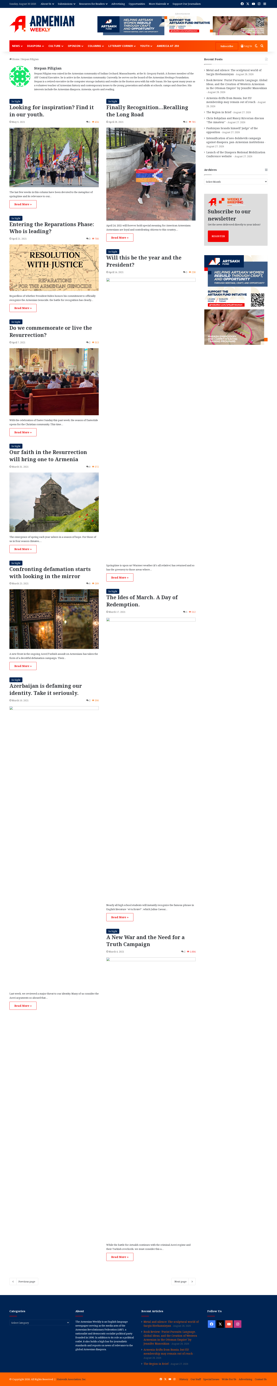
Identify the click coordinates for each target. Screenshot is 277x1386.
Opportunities (137, 3)
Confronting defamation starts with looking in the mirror (50, 573)
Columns (94, 46)
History (183, 1379)
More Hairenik (157, 3)
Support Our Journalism (187, 3)
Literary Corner (120, 46)
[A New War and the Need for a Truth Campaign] (151, 1098)
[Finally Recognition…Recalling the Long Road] (151, 174)
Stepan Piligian (48, 68)
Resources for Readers (92, 3)
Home (15, 59)
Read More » (23, 204)
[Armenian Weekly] (41, 24)
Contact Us (261, 1379)
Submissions (65, 3)
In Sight (15, 101)
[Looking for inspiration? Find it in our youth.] (54, 157)
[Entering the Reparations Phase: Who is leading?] (54, 267)
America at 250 (168, 46)
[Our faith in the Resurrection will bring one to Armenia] (54, 502)
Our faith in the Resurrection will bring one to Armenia (48, 456)
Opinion (74, 46)
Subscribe (226, 46)
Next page (180, 1281)
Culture (54, 46)
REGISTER (218, 236)
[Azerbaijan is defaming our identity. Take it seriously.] (54, 847)
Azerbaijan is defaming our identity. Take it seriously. (45, 689)
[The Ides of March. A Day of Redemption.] (151, 759)
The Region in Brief (218, 112)
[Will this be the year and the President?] (151, 419)
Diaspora (34, 46)
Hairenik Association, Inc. (71, 1379)
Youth (144, 46)
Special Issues (211, 1379)
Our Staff (196, 1379)
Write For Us (229, 1379)
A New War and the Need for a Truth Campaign (145, 941)
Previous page (26, 1281)
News (16, 46)
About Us (46, 3)
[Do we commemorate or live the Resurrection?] (54, 381)
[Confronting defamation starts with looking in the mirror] (54, 619)
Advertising (118, 3)
